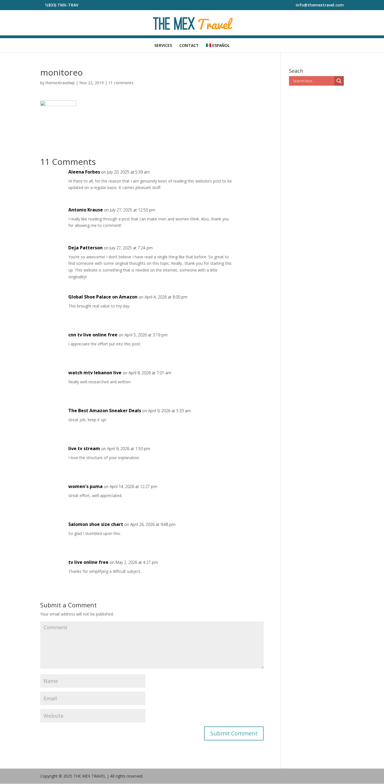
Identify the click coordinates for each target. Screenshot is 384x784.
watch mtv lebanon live (94, 373)
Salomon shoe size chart (95, 524)
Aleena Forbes (84, 172)
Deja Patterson (85, 248)
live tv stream (84, 448)
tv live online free (88, 562)
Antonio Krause (85, 210)
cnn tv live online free (93, 335)
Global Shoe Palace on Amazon (102, 297)
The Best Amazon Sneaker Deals (104, 410)
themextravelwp (60, 82)
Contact (189, 46)
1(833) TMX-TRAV (61, 5)
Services (163, 46)
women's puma (85, 486)
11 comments (121, 82)
